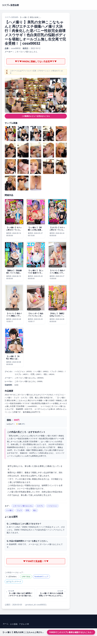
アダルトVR (24, 624)
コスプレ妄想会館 (11, 17)
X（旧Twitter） (12, 576)
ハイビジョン (52, 506)
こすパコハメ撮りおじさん (23, 506)
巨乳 (27, 510)
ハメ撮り (9, 510)
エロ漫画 (14, 624)
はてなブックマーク (13, 581)
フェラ (19, 510)
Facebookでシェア (41, 576)
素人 (35, 510)
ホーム (6, 623)
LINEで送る (26, 576)
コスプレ (40, 506)
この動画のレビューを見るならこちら (36, 116)
